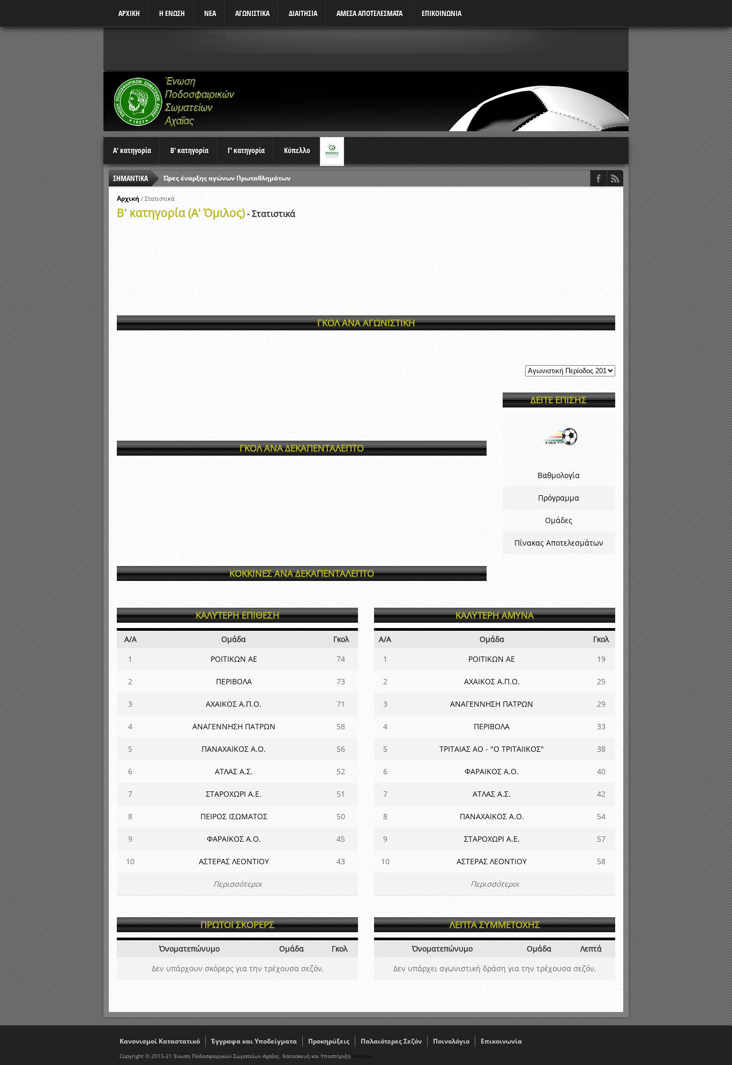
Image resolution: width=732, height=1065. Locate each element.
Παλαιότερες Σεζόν (391, 1041)
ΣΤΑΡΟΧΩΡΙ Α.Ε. (234, 794)
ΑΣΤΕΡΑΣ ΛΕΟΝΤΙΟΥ (234, 861)
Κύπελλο (297, 150)
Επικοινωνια (441, 13)
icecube (362, 1056)
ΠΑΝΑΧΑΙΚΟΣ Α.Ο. (233, 749)
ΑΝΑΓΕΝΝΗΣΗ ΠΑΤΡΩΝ (233, 726)
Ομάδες (558, 520)
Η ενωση (172, 13)
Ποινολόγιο (451, 1041)
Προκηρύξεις (328, 1041)
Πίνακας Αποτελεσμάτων (558, 543)
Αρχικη (129, 13)
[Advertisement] (433, 101)
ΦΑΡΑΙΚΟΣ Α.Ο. (234, 839)
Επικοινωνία (501, 1041)
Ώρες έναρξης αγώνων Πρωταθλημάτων (226, 178)
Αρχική (128, 198)
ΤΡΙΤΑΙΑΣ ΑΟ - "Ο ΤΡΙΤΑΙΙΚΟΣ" (491, 749)
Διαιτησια (303, 13)
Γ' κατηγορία (246, 150)
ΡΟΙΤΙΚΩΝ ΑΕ (234, 659)
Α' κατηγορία (132, 150)
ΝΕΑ (210, 13)
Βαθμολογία (558, 475)
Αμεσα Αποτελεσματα (369, 13)
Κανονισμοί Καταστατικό (159, 1041)
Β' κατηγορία (189, 150)
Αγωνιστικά (252, 13)
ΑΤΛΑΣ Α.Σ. (234, 771)
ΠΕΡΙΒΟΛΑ (234, 681)
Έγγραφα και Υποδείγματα (254, 1041)
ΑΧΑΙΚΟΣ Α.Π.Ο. (234, 704)
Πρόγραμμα (558, 498)
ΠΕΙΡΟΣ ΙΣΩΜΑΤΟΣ (233, 816)
